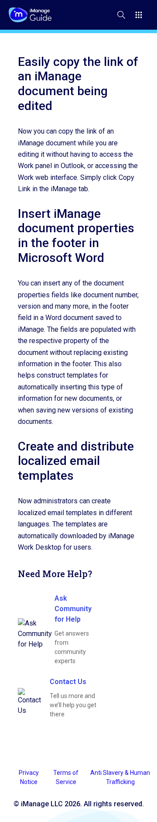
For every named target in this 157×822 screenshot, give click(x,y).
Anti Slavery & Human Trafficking (120, 777)
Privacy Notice (29, 777)
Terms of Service (65, 777)
